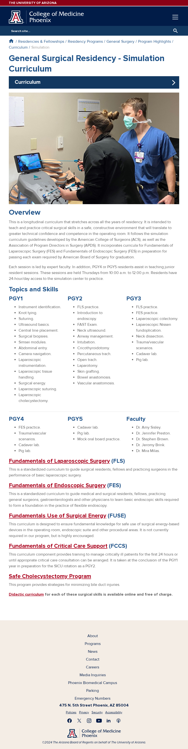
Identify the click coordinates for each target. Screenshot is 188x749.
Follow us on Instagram (89, 721)
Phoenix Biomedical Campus (92, 682)
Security (97, 712)
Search (174, 31)
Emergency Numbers (92, 698)
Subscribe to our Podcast (118, 721)
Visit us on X (79, 721)
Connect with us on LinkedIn (109, 721)
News (92, 651)
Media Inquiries (93, 675)
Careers (92, 667)
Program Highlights (154, 41)
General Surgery (120, 41)
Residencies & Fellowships (41, 41)
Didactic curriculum (26, 594)
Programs (93, 643)
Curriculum (18, 47)
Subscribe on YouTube (99, 721)
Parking (92, 690)
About (92, 635)
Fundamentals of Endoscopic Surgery (57, 485)
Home (11, 41)
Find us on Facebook (69, 721)
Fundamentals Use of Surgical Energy (57, 515)
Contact (92, 659)
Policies (71, 712)
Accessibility (113, 712)
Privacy (84, 712)
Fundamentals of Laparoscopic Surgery (59, 460)
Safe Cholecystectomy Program (50, 576)
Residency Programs (85, 41)
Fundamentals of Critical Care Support (58, 545)
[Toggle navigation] (175, 17)
